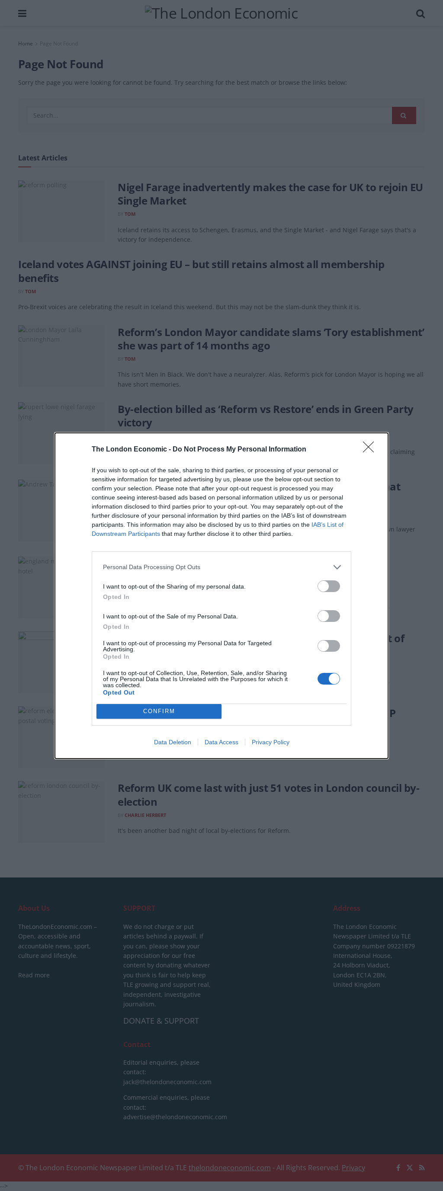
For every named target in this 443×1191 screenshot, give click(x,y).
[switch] (329, 586)
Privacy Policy (270, 742)
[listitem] (221, 567)
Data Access (221, 742)
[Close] (371, 450)
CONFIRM (159, 711)
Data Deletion (172, 742)
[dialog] (221, 596)
